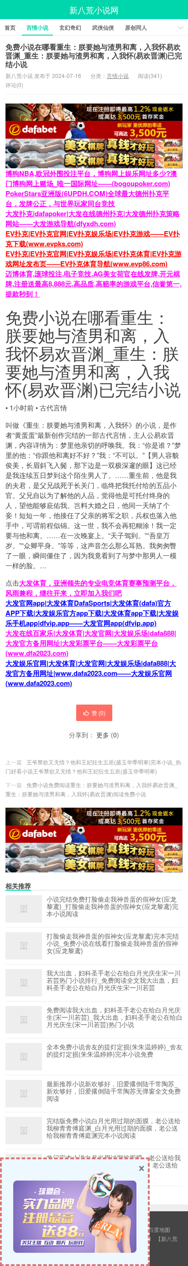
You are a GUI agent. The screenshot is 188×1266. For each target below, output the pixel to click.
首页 (10, 27)
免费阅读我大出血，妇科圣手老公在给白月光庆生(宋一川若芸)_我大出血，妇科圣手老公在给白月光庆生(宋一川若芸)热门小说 (115, 1017)
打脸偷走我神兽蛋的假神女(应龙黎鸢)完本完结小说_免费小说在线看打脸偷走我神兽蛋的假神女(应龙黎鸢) (113, 943)
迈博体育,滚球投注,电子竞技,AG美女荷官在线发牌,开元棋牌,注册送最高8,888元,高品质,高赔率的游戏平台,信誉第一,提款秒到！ (93, 284)
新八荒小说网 (94, 10)
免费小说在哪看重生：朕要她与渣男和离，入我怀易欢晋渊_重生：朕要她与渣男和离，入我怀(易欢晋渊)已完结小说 (93, 55)
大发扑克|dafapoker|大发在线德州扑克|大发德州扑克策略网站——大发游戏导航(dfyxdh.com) (92, 218)
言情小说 (37, 27)
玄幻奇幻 (70, 27)
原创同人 (136, 27)
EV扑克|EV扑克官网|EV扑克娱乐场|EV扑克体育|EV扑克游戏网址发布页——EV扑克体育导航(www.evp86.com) (93, 259)
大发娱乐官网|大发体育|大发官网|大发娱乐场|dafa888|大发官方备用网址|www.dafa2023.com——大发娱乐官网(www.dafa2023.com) (90, 673)
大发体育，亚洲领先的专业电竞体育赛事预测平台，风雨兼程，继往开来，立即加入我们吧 (91, 588)
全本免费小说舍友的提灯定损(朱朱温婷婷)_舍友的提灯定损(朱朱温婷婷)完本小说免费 (115, 1050)
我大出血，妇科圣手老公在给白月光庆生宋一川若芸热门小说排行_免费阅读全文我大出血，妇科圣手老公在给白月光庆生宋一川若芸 (114, 980)
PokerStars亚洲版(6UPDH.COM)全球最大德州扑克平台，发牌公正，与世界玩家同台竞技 (87, 198)
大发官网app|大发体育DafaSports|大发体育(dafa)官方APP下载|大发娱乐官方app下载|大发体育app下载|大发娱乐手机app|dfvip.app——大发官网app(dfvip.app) (92, 613)
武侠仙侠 (103, 27)
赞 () (98, 712)
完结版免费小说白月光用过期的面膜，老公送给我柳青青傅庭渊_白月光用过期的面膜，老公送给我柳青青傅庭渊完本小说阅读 (114, 1128)
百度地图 (159, 1229)
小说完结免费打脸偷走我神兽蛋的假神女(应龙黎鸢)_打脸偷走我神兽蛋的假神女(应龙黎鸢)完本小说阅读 (112, 906)
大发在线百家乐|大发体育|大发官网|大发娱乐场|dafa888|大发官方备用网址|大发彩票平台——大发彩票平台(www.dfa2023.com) (90, 643)
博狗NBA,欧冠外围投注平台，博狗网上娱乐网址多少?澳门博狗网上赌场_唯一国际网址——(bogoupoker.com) (91, 178)
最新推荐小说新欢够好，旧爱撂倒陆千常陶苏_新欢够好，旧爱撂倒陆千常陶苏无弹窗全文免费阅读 (114, 1091)
